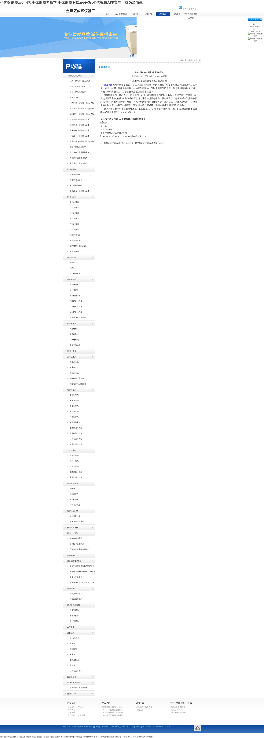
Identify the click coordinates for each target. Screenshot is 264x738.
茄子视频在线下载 (53, 737)
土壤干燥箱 (74, 455)
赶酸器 (72, 268)
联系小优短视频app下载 (190, 14)
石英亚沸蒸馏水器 (77, 544)
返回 (165, 76)
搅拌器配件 (74, 285)
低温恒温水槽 (72, 528)
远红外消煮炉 (75, 273)
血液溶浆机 (71, 555)
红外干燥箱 (74, 461)
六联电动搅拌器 (76, 301)
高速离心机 (74, 362)
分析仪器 (70, 633)
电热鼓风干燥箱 (76, 472)
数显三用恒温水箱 (77, 522)
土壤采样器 (74, 616)
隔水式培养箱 (75, 422)
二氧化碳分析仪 (76, 671)
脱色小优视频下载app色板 (80, 81)
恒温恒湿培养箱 (76, 444)
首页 (184, 9)
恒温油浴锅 (71, 169)
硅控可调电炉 (75, 505)
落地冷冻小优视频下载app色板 (82, 114)
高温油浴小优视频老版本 (79, 191)
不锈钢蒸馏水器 (76, 538)
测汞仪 (72, 643)
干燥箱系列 (71, 450)
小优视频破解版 (24, 737)
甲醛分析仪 (74, 660)
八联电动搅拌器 (76, 307)
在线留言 (176, 14)
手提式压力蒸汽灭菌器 (79, 688)
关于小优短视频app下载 (121, 14)
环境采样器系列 (73, 605)
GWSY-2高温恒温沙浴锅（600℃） (115, 710)
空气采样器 (74, 621)
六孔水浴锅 (74, 224)
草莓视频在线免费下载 (84, 737)
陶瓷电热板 (74, 334)
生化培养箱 (74, 406)
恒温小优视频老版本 (78, 147)
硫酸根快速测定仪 (77, 378)
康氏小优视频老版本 (78, 92)
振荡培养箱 (74, 400)
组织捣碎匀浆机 (76, 594)
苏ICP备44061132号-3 (161, 727)
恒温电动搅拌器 (76, 312)
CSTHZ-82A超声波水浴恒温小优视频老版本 (119, 707)
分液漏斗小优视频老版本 (79, 136)
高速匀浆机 (71, 588)
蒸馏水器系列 (72, 533)
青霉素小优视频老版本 (79, 158)
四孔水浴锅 (74, 218)
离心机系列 (71, 357)
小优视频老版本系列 (75, 76)
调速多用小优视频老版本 (79, 130)
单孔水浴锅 (74, 202)
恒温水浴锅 (71, 197)
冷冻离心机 (74, 373)
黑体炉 (72, 488)
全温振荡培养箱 (76, 433)
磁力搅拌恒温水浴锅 (78, 246)
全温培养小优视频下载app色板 (82, 108)
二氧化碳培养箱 (76, 439)
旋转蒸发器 (71, 677)
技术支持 (71, 713)
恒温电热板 (71, 324)
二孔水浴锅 (74, 207)
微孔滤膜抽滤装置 (74, 561)
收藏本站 (192, 9)
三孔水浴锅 (74, 213)
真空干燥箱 (74, 466)
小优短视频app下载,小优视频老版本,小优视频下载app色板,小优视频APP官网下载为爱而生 (71, 2)
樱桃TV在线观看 (100, 737)
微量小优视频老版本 (78, 86)
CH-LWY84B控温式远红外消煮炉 (115, 713)
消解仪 (72, 263)
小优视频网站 (12, 737)
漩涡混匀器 (74, 97)
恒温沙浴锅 (71, 351)
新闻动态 (71, 710)
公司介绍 (71, 707)
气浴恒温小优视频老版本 (79, 119)
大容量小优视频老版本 (79, 163)
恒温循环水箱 (75, 516)
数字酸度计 (74, 649)
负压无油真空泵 (76, 577)
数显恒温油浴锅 (76, 180)
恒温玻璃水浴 (75, 240)
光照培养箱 (74, 417)
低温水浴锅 (74, 251)
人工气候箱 (74, 411)
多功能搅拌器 (75, 296)
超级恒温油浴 (75, 174)
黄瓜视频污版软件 (68, 737)
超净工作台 (71, 694)
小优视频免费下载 (38, 737)
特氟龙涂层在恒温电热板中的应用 (150, 143)
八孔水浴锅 (74, 229)
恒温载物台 (74, 494)
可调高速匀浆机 (76, 599)
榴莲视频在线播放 (114, 737)
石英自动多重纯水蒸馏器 (79, 549)
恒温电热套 (74, 499)
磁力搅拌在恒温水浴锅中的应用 (118, 143)
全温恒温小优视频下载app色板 (82, 141)
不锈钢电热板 (75, 345)
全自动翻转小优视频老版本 (80, 152)
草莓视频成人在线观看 (144, 737)
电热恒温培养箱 (76, 428)
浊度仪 (72, 654)
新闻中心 (149, 14)
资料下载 (81, 715)
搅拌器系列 (71, 280)
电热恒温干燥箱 (76, 477)
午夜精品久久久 (128, 737)
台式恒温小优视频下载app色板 (82, 103)
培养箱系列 (71, 390)
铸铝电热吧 (74, 340)
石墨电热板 (74, 329)
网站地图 (3, 737)
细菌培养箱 (74, 395)
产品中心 (135, 14)
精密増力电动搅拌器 (78, 318)
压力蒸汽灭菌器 (73, 682)
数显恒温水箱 (72, 511)
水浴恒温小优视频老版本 (79, 125)
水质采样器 (74, 610)
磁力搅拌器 (74, 290)
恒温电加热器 (72, 483)
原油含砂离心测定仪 (78, 384)
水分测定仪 (74, 638)
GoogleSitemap (136, 727)
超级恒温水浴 (75, 235)
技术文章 (163, 14)
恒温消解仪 (71, 257)
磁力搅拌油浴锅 (76, 185)
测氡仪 (72, 665)
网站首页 (66, 727)
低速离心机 (74, 367)
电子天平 (70, 627)
